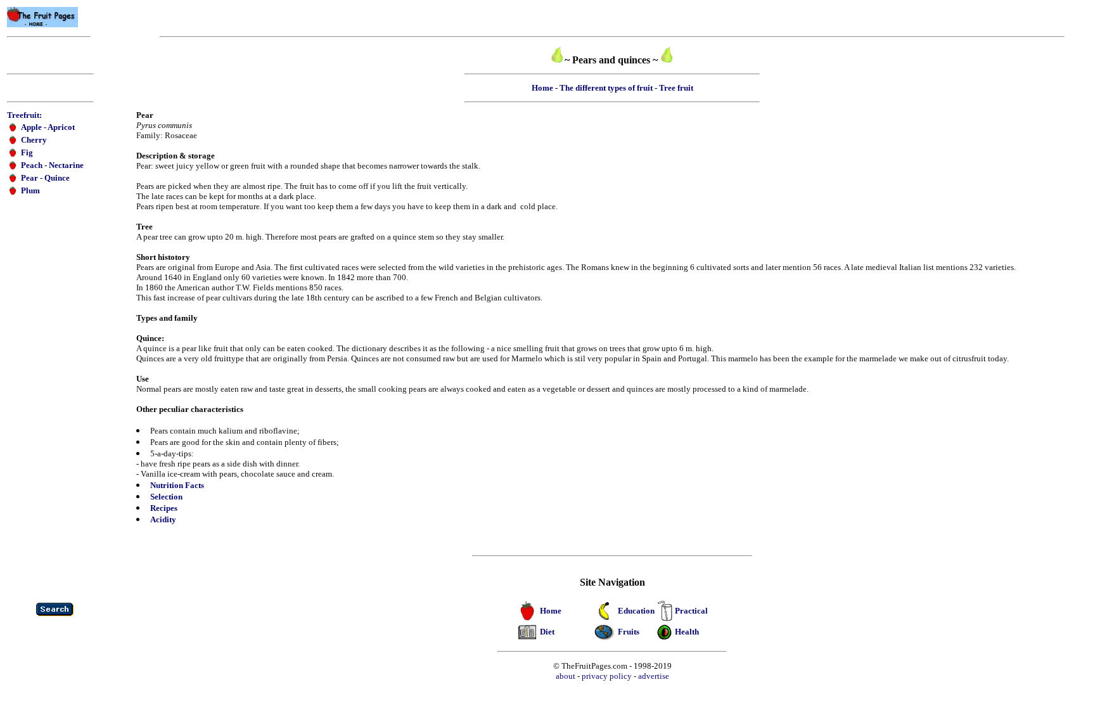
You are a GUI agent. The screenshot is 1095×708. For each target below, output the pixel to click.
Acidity (163, 519)
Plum (30, 190)
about (565, 676)
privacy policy (607, 676)
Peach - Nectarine (52, 165)
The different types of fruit (606, 88)
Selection (166, 496)
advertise (653, 676)
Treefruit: (24, 115)
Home (542, 88)
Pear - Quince (45, 178)
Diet (547, 631)
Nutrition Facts (177, 485)
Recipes (163, 508)
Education (636, 610)
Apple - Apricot (48, 127)
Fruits (628, 631)
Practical (691, 610)
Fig (27, 152)
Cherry (34, 140)
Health (687, 631)
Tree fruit (676, 88)
